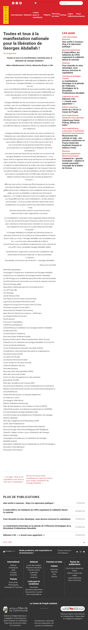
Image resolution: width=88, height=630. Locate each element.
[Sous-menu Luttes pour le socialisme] (43, 15)
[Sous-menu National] (32, 15)
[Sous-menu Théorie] (51, 15)
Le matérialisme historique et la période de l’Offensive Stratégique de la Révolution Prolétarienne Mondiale (73, 87)
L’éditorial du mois (70, 96)
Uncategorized (9, 53)
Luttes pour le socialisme (73, 131)
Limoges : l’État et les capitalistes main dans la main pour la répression (13, 479)
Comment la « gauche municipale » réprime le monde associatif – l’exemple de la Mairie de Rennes (73, 163)
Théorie (65, 78)
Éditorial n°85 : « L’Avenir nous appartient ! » (69, 101)
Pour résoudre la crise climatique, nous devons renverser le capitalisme (72, 69)
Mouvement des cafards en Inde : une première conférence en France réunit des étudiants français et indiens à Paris (73, 141)
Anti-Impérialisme (70, 115)
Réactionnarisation (70, 156)
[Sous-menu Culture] (67, 15)
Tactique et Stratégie (71, 76)
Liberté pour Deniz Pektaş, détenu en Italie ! (70, 122)
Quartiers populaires (71, 50)
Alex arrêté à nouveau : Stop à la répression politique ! (73, 44)
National (66, 39)
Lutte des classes (69, 37)
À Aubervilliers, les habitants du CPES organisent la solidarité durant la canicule (73, 56)
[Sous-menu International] (23, 15)
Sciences (66, 63)
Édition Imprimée (6, 15)
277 (10, 542)
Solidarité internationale (73, 118)
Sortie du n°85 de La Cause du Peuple (71, 110)
